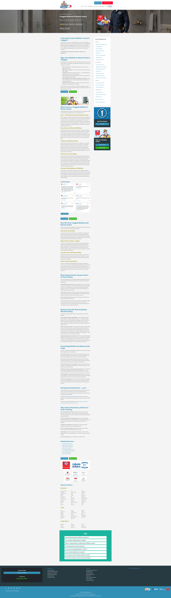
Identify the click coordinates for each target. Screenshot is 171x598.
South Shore (65, 521)
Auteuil (62, 510)
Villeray (82, 503)
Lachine (62, 495)
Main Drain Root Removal (66, 453)
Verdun (72, 503)
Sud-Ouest (82, 502)
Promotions (96, 6)
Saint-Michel (73, 501)
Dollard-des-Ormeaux (64, 493)
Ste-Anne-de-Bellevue (74, 502)
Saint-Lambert (73, 527)
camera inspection (64, 264)
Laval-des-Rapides (73, 512)
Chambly (62, 525)
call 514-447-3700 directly (73, 396)
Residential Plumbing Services (101, 44)
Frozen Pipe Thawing (51, 577)
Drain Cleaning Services (100, 64)
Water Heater (98, 53)
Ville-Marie (62, 504)
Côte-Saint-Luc (83, 492)
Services (85, 6)
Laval (62, 507)
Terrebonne (83, 517)
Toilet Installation (99, 57)
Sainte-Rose (62, 517)
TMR (61, 503)
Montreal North (83, 495)
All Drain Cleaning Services (67, 443)
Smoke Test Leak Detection (100, 102)
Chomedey (72, 511)
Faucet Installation (99, 48)
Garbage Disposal (99, 46)
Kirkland (72, 494)
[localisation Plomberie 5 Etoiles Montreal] (149, 576)
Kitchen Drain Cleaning (66, 452)
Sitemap (17, 590)
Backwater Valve (99, 96)
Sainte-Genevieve (83, 501)
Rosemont (62, 500)
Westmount (72, 504)
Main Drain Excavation (99, 99)
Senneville (62, 502)
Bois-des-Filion (63, 511)
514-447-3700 (108, 2)
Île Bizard (82, 494)
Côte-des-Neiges (73, 492)
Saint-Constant (83, 526)
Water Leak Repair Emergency (52, 571)
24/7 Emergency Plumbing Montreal (68, 450)
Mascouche (72, 518)
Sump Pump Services (99, 92)
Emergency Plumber (50, 570)
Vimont (62, 518)
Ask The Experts (101, 6)
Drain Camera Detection (100, 85)
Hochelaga (62, 494)
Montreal (64, 488)
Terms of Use (13, 590)
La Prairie (82, 525)
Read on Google (63, 192)
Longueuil (62, 526)
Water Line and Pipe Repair (100, 55)
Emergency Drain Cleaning (52, 573)
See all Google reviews (64, 213)
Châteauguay (73, 525)
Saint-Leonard (63, 501)
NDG (71, 496)
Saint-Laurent (83, 500)
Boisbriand (82, 510)
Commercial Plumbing (99, 59)
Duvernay (82, 511)
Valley (82, 504)
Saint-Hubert (62, 527)
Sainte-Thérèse (73, 517)
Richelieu (72, 526)
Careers (106, 6)
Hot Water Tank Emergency (52, 574)
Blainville (72, 510)
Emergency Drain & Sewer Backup (68, 449)
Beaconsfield (62, 492)
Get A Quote (98, 2)
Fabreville (62, 512)
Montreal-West (63, 496)
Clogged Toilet (98, 71)
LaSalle (72, 495)
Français (110, 6)
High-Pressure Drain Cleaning (67, 446)
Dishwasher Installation (90, 574)
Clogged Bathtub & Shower (100, 69)
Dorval (72, 493)
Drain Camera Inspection (100, 82)
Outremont (82, 496)
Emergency (90, 6)
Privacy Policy (8, 590)
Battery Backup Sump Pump (100, 94)
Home (82, 6)
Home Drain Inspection (100, 87)
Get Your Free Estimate (21, 572)
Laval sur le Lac (83, 512)
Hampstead (83, 493)
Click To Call (73, 91)
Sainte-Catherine (83, 527)
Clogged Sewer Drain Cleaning (67, 445)
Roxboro (72, 500)
